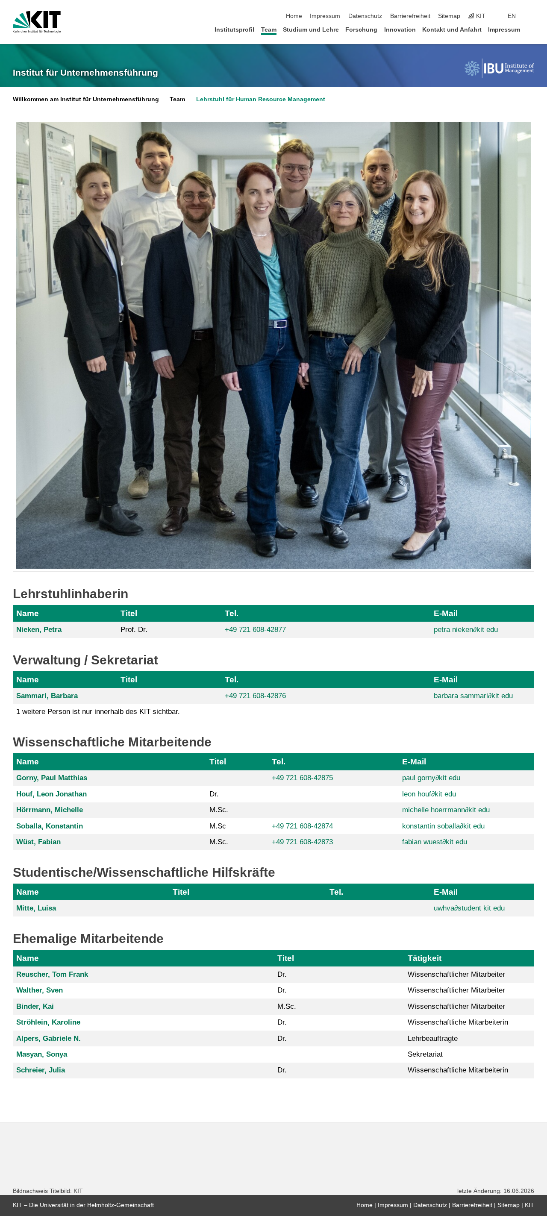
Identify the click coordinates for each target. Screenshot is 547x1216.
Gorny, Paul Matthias (51, 778)
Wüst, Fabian (38, 842)
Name (27, 613)
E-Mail (446, 613)
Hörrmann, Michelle (49, 810)
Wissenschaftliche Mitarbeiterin (458, 1022)
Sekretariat (425, 1054)
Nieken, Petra (39, 630)
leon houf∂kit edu (429, 794)
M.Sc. (218, 810)
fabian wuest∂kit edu (434, 842)
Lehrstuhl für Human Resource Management (260, 99)
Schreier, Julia (40, 1070)
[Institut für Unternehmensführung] (499, 68)
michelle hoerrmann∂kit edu (446, 810)
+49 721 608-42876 (255, 696)
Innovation (400, 29)
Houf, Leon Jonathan (51, 794)
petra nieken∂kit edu (466, 630)
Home (294, 16)
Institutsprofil (234, 29)
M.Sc (217, 826)
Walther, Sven (39, 990)
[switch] (531, 16)
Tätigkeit (424, 958)
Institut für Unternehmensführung (85, 73)
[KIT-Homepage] (37, 22)
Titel (129, 613)
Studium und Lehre (311, 29)
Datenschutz (365, 16)
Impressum (325, 16)
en (512, 16)
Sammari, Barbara (47, 696)
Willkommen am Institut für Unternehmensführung (86, 99)
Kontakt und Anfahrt (452, 29)
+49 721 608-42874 (302, 826)
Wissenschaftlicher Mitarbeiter (456, 974)
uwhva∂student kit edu (469, 908)
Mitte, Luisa (36, 908)
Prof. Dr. (134, 630)
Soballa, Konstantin (49, 826)
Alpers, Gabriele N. (48, 1038)
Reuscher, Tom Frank (52, 974)
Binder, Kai (35, 1006)
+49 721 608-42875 (302, 778)
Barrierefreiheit (410, 16)
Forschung (361, 29)
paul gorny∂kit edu (431, 778)
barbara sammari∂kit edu (473, 696)
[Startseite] (531, 29)
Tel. (231, 613)
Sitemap (449, 16)
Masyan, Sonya (41, 1054)
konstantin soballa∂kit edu (443, 826)
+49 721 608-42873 (302, 842)
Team (268, 29)
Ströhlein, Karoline (48, 1022)
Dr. (214, 794)
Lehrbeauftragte (433, 1038)
